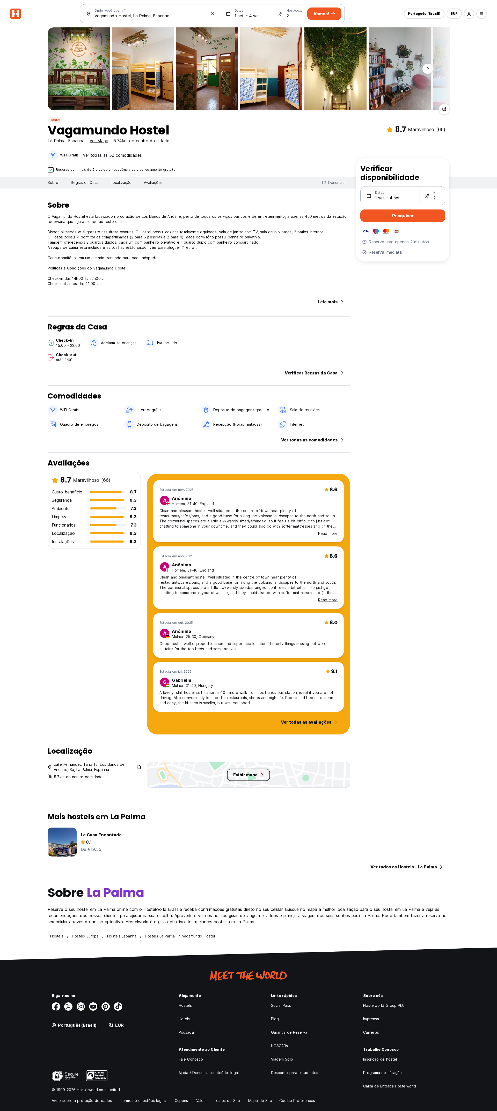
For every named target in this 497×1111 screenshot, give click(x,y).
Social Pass (281, 1005)
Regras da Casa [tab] (84, 182)
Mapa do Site (260, 1100)
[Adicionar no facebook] (56, 1006)
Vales (201, 1100)
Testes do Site (227, 1100)
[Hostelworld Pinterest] (105, 1006)
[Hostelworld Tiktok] (118, 1006)
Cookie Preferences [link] (297, 1100)
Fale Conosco (191, 1059)
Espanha (76, 140)
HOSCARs (279, 1046)
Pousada (186, 1032)
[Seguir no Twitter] (68, 1006)
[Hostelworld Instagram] (81, 1006)
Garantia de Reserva (289, 1032)
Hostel (55, 120)
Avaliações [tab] (153, 182)
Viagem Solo (282, 1059)
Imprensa (371, 1019)
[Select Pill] (469, 14)
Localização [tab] (121, 182)
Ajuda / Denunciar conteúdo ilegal (209, 1072)
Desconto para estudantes (294, 1072)
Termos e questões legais (143, 1100)
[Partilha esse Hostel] (444, 109)
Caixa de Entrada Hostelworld (389, 1086)
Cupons (181, 1100)
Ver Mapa (99, 140)
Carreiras (371, 1032)
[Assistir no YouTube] (93, 1006)
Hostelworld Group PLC (384, 1005)
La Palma (56, 140)
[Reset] (212, 13)
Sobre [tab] (53, 182)
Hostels (185, 1005)
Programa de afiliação (382, 1072)
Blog (275, 1019)
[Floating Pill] (427, 69)
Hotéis (184, 1019)
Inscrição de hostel (380, 1059)
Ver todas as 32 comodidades (112, 155)
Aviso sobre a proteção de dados (82, 1100)
